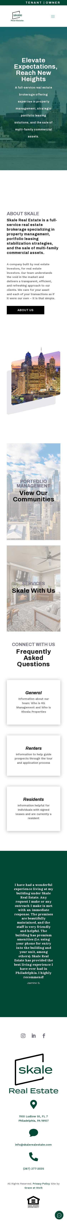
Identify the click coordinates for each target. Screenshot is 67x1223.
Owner (53, 2)
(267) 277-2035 (33, 1168)
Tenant (34, 2)
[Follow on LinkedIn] (33, 1035)
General (33, 692)
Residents (33, 799)
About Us (26, 310)
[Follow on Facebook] (43, 1035)
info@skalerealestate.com (33, 1144)
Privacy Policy (41, 1183)
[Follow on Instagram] (23, 1035)
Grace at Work (33, 1187)
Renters (34, 748)
